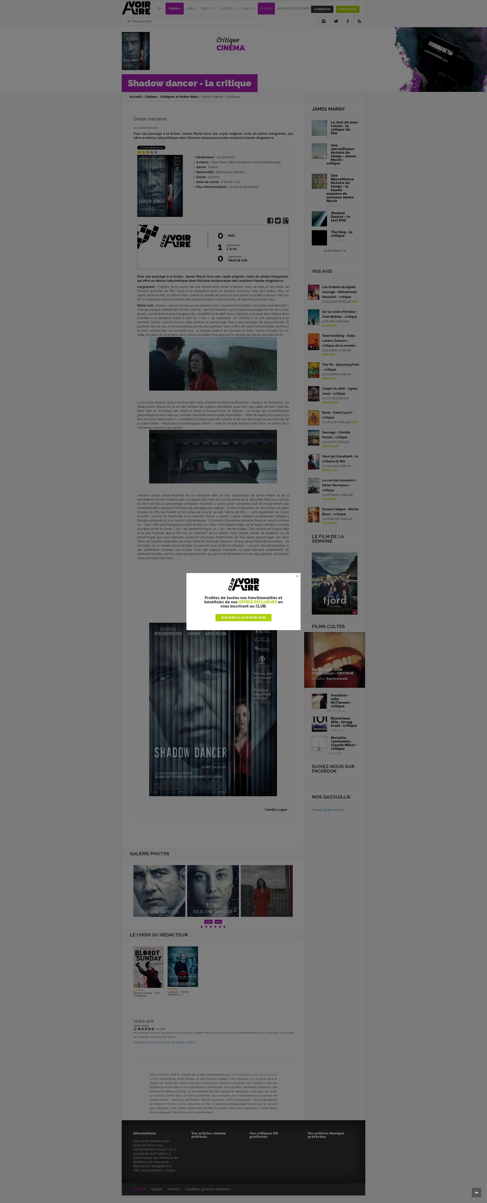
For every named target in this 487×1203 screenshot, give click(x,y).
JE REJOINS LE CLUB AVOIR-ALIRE (243, 617)
